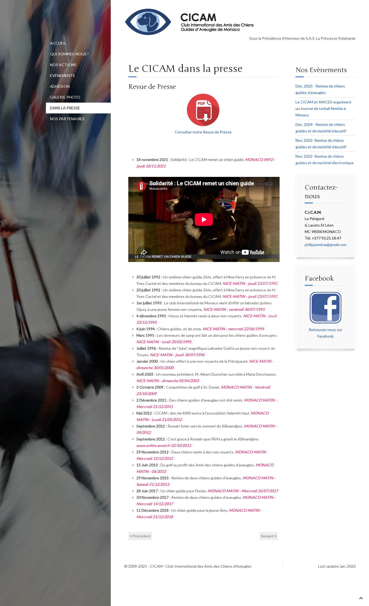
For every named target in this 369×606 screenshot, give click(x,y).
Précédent (141, 536)
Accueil (58, 43)
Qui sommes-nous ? (69, 54)
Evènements (62, 75)
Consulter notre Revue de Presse (203, 132)
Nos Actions (63, 64)
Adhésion (60, 86)
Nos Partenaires (67, 118)
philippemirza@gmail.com (325, 244)
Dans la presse (65, 108)
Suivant (267, 536)
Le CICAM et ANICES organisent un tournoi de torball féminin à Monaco (323, 108)
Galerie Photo (65, 97)
